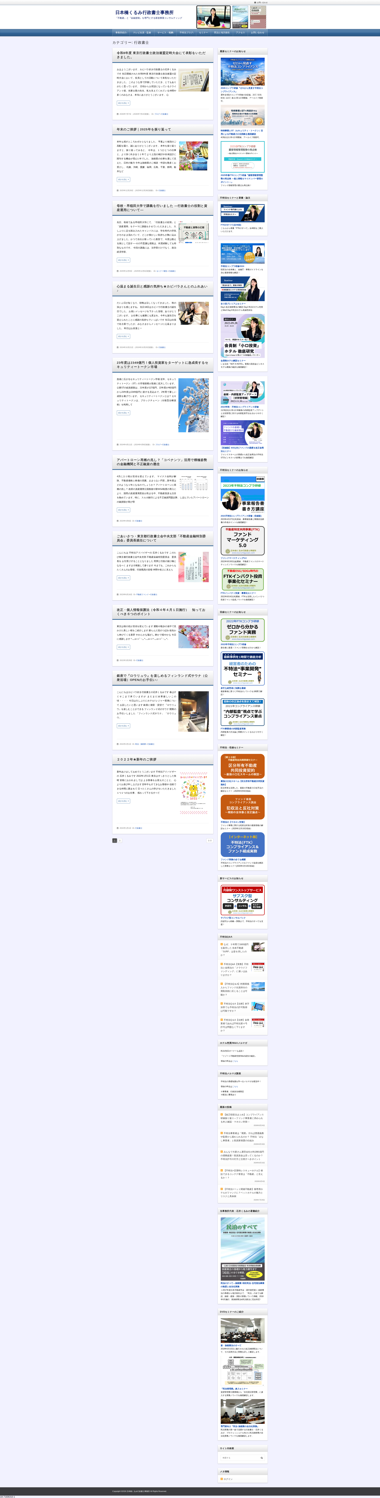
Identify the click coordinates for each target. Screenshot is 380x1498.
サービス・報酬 (165, 32)
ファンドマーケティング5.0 (234, 558)
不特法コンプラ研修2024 (232, 266)
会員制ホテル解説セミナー (233, 360)
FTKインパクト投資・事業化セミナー (238, 593)
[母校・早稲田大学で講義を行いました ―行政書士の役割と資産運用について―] (193, 233)
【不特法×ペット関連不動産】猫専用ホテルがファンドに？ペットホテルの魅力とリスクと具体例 (242, 1193)
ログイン (228, 1479)
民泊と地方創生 (222, 32)
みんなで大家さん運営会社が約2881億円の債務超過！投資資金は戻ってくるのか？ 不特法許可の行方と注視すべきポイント (242, 1155)
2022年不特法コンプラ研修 (233, 644)
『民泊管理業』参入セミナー (234, 1389)
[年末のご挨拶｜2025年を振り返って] (193, 156)
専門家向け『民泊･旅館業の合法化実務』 (240, 1426)
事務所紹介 (121, 32)
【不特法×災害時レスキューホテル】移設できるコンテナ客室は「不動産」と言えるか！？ (242, 1174)
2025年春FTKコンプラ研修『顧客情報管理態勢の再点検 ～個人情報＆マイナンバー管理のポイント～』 (242, 178)
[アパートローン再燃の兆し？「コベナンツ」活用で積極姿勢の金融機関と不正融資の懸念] (193, 483)
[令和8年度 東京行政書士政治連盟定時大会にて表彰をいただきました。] (193, 81)
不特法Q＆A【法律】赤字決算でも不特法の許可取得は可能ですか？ (235, 1007)
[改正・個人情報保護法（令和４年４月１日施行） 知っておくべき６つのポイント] (193, 637)
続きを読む (122, 103)
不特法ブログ (186, 32)
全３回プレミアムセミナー (233, 303)
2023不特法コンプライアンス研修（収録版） (242, 516)
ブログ (157, 114)
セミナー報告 (161, 271)
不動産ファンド (142, 594)
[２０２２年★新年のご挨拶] (193, 794)
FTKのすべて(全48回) (231, 225)
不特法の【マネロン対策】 (233, 822)
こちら (235, 1061)
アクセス (240, 32)
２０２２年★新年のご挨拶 (136, 759)
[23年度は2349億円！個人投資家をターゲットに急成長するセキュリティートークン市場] (193, 406)
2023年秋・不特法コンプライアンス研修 (240, 407)
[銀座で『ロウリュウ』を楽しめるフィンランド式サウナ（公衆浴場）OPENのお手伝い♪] (193, 712)
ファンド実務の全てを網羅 (233, 859)
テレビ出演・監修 (142, 32)
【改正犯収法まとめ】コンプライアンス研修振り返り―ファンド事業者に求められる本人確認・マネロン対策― (242, 1118)
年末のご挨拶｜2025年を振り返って (144, 129)
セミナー (203, 32)
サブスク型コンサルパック (233, 918)
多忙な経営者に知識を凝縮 (233, 688)
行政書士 (164, 114)
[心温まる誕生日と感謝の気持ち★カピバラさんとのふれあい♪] (193, 314)
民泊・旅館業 (140, 744)
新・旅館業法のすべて (231, 1345)
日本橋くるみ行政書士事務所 (144, 12)
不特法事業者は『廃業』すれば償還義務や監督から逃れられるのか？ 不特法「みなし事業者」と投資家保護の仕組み (242, 1137)
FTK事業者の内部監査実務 (233, 728)
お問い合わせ (262, 2)
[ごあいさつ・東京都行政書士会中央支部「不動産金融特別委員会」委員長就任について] (193, 568)
